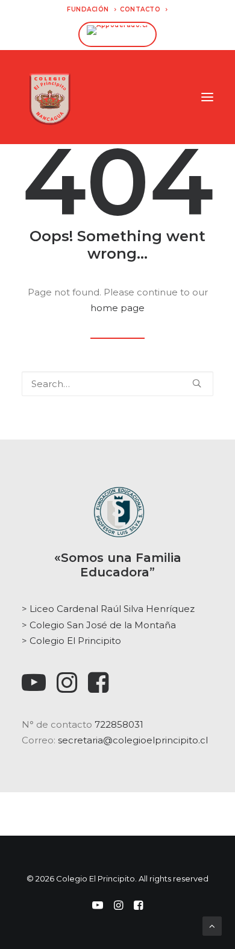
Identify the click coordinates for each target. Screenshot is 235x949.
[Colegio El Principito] (50, 97)
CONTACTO (140, 9)
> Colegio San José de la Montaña (99, 625)
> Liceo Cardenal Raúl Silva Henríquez (108, 608)
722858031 (119, 724)
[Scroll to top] (212, 925)
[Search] (117, 383)
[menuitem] (91, 9)
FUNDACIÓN (88, 9)
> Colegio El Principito (71, 640)
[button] (207, 97)
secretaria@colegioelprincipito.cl (133, 740)
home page (117, 308)
